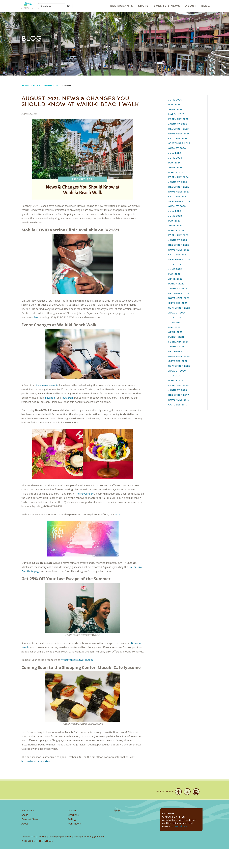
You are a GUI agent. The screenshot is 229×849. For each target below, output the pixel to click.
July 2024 (174, 152)
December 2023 (178, 186)
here (117, 514)
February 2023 (178, 235)
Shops (143, 5)
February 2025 (178, 118)
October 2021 (177, 302)
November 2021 (178, 298)
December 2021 (178, 293)
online (35, 317)
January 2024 (177, 181)
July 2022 (174, 264)
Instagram (68, 397)
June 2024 (175, 157)
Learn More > (180, 826)
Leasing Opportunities (60, 836)
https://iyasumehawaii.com (36, 761)
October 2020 (178, 360)
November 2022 (179, 249)
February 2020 (178, 385)
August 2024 (177, 148)
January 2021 (177, 346)
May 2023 (174, 220)
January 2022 (177, 288)
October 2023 (178, 196)
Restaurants (121, 5)
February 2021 (178, 341)
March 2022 (176, 283)
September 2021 (179, 307)
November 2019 (178, 399)
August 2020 (177, 370)
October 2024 (178, 138)
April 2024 (175, 167)
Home (25, 85)
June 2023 (175, 215)
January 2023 (177, 239)
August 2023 (177, 206)
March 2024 (176, 172)
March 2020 (176, 380)
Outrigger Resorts (96, 836)
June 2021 (175, 322)
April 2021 (175, 331)
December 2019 (178, 394)
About (190, 5)
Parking (72, 819)
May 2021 (174, 327)
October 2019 (177, 404)
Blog (205, 5)
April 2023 (175, 225)
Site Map (42, 836)
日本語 (117, 810)
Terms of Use (28, 836)
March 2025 (176, 114)
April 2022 (175, 278)
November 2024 (179, 133)
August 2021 (52, 85)
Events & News (167, 5)
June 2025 (175, 99)
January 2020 (177, 390)
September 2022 (179, 259)
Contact (72, 810)
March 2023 (176, 230)
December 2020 (178, 351)
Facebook (50, 397)
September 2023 (179, 201)
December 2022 (178, 244)
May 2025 (174, 104)
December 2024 (178, 128)
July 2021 (174, 317)
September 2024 (179, 143)
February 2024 (178, 177)
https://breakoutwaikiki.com (77, 659)
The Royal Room (84, 493)
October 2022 (178, 254)
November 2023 (179, 191)
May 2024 (174, 162)
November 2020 (179, 356)
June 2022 (175, 269)
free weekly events (47, 385)
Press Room (74, 823)
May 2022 (174, 273)
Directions (73, 814)
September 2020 (179, 365)
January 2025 (177, 123)
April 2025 (175, 109)
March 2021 (176, 336)
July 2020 (174, 375)
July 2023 (174, 210)
